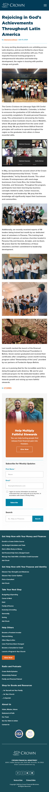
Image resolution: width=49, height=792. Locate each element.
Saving (4, 617)
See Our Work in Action (10, 721)
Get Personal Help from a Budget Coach (15, 553)
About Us (6, 704)
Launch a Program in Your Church (13, 652)
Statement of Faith (8, 713)
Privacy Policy (30, 780)
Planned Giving (7, 636)
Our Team (5, 717)
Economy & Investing (9, 610)
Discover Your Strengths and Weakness (15, 572)
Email (8, 480)
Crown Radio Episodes (9, 671)
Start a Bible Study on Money (12, 549)
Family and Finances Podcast (12, 679)
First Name (10, 469)
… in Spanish (6, 698)
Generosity (5, 614)
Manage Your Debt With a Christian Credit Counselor (20, 557)
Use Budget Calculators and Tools (13, 545)
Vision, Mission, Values (9, 709)
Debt (3, 602)
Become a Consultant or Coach (12, 648)
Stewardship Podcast (9, 675)
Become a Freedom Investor (11, 633)
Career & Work (7, 598)
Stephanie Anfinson (10, 40)
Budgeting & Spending (10, 595)
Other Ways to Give (8, 640)
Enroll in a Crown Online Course (13, 541)
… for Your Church (8, 694)
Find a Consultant (8, 579)
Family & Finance (8, 606)
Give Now (8, 657)
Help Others (8, 627)
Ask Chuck (5, 560)
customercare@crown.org (26, 764)
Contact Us (5, 725)
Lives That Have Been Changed (13, 644)
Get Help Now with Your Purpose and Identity (24, 566)
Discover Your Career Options (12, 576)
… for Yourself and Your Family (12, 690)
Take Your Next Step (12, 589)
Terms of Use (18, 780)
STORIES (8, 388)
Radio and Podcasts (11, 666)
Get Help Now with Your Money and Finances (24, 536)
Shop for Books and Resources (17, 685)
